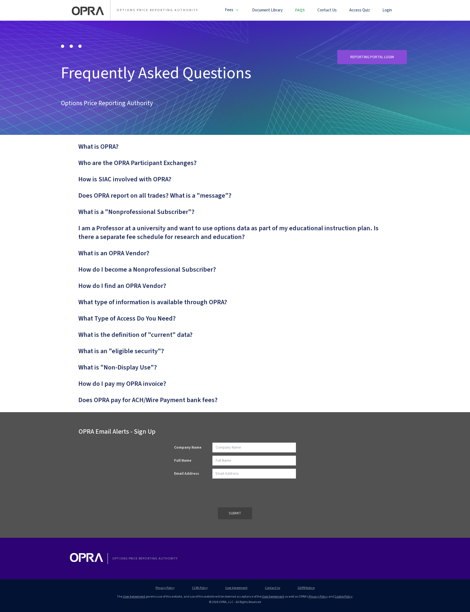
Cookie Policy (343, 596)
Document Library (267, 10)
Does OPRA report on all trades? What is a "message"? (154, 195)
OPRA (88, 11)
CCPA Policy (200, 588)
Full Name (182, 460)
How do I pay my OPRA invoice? (122, 384)
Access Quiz (359, 10)
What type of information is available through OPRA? (152, 302)
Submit (235, 513)
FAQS (300, 10)
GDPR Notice (306, 588)
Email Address (186, 473)
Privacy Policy (165, 588)
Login (387, 10)
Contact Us (327, 10)
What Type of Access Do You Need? (127, 318)
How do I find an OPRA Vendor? (122, 286)
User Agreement (236, 588)
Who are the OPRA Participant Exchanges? (137, 163)
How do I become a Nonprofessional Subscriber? (147, 269)
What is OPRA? (98, 146)
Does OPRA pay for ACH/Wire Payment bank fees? (148, 400)
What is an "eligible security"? (121, 351)
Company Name (188, 447)
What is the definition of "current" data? (135, 335)
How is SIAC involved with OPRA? (124, 179)
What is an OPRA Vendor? (113, 253)
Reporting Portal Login (372, 57)
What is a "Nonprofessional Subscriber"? (136, 212)
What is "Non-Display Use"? (117, 367)
